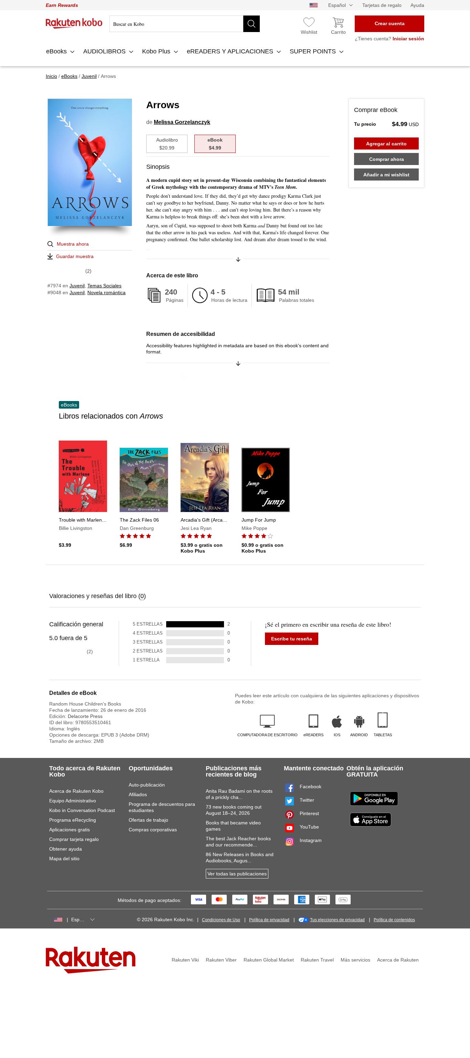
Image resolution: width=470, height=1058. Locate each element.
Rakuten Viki (185, 960)
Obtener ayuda (65, 849)
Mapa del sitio (64, 858)
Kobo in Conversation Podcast (82, 810)
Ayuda (417, 5)
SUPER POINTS (314, 51)
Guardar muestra (75, 256)
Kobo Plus (157, 51)
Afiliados (138, 794)
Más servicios (355, 960)
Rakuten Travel (317, 960)
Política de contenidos (394, 919)
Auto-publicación (147, 785)
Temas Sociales (104, 285)
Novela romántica (106, 292)
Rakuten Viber (221, 960)
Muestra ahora (73, 244)
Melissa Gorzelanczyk (182, 122)
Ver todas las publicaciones (237, 873)
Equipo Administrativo (72, 800)
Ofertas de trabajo (148, 820)
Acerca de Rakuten (398, 960)
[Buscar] (251, 24)
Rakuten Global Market (269, 960)
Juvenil (77, 285)
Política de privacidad (269, 919)
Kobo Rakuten (74, 23)
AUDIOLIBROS (105, 51)
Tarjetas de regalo (382, 5)
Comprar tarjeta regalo (74, 839)
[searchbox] (184, 24)
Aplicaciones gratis (69, 829)
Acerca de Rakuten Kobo (76, 791)
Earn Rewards (62, 5)
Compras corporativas (153, 829)
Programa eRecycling (72, 820)
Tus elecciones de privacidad (337, 919)
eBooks (57, 51)
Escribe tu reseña (291, 638)
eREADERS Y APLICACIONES (231, 51)
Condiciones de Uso (221, 919)
